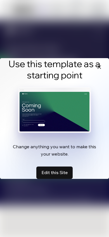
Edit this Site (54, 172)
